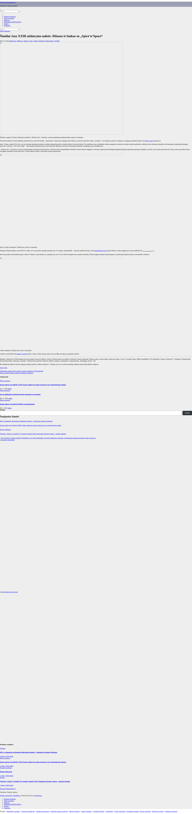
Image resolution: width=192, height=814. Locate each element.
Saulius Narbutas (86, 811)
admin (10, 389)
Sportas (6, 24)
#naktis (35, 41)
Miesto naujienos (74, 811)
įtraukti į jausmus (21, 354)
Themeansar (38, 795)
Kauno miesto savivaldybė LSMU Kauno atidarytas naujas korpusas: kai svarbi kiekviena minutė (33, 385)
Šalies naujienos (9, 18)
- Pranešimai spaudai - (133, 811)
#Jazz (31, 41)
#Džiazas (20, 41)
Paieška (2, 410)
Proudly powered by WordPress (10, 795)
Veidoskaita (109, 811)
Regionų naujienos (158, 811)
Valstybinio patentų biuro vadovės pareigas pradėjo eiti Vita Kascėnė (21, 371)
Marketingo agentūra (13, 811)
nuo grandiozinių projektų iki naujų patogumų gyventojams (20, 394)
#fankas (25, 41)
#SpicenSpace (49, 41)
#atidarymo (12, 41)
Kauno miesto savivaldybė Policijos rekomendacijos (17, 404)
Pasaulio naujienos (10, 16)
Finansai (6, 20)
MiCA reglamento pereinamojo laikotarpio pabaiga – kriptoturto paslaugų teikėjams (26, 421)
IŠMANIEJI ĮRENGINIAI (12, 22)
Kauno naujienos (145, 811)
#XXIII (57, 41)
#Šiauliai (41, 41)
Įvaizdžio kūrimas (98, 811)
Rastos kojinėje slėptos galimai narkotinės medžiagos (16, 373)
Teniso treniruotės (119, 811)
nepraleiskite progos (100, 251)
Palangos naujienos (171, 811)
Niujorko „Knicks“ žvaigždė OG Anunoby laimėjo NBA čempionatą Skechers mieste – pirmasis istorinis (33, 434)
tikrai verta (149, 141)
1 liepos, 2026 (4, 766)
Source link (3, 368)
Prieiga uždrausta (5, 429)
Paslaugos (7, 25)
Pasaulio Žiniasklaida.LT (8, 2)
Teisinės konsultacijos (28, 811)
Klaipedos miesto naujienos (59, 811)
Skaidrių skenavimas (42, 811)
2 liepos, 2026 (4, 756)
